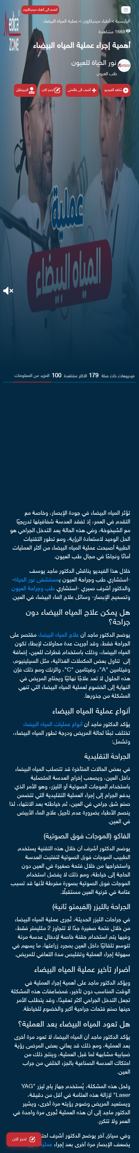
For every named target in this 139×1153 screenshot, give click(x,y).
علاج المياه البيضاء (58, 635)
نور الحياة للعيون (93, 63)
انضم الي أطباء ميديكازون (40, 10)
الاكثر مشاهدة (75, 376)
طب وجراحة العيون (33, 588)
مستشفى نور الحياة (37, 580)
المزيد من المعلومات (32, 376)
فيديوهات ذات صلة (118, 376)
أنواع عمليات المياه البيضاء (52, 724)
